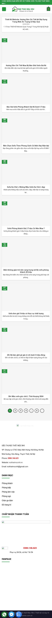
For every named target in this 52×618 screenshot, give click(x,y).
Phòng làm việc (8, 492)
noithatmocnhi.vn (16, 462)
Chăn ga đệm (7, 500)
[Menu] (4, 9)
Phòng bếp (6, 487)
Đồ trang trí (6, 505)
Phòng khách (7, 483)
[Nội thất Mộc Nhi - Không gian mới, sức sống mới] (23, 9)
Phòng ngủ (6, 496)
